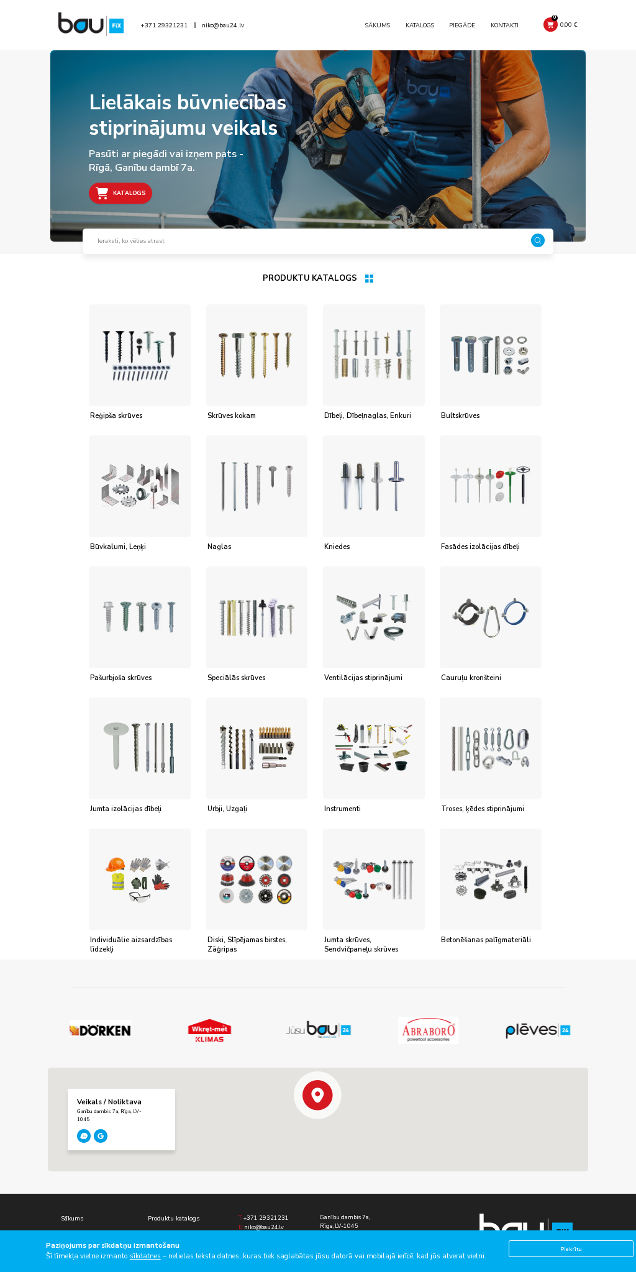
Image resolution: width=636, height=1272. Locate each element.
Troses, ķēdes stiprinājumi (482, 809)
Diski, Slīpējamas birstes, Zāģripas (247, 944)
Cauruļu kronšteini (471, 678)
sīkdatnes (145, 1256)
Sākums (377, 25)
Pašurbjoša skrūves (121, 678)
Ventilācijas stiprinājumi (363, 678)
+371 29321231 (164, 25)
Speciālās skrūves (236, 678)
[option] (100, 1030)
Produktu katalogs (173, 1218)
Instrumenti (342, 809)
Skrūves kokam (231, 415)
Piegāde (462, 25)
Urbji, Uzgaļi (227, 809)
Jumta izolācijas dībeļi (125, 809)
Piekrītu (571, 1249)
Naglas (219, 547)
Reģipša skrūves (116, 415)
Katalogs (420, 25)
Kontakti (505, 25)
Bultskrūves (460, 415)
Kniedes (337, 547)
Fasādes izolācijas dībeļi (480, 547)
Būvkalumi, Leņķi (118, 547)
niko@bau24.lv (223, 25)
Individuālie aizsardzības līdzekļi (131, 944)
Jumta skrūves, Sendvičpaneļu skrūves (361, 944)
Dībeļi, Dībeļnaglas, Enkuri (367, 415)
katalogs (129, 193)
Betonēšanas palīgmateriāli (486, 940)
